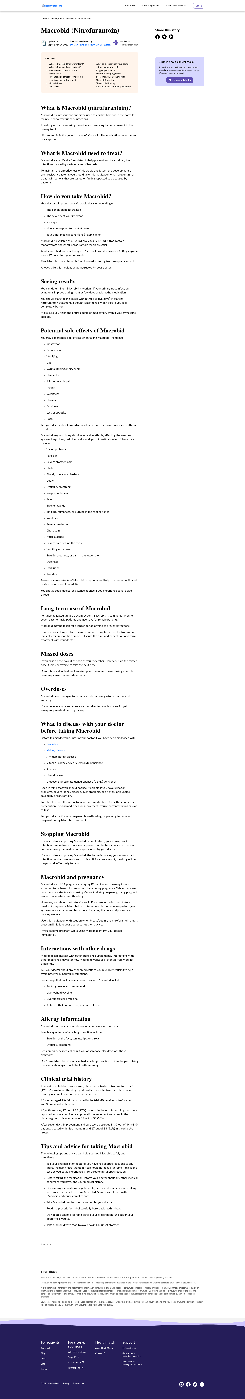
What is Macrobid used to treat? (65, 67)
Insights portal (74, 1368)
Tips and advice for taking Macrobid (113, 86)
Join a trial (45, 1348)
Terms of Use (78, 1384)
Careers (98, 1353)
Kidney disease (56, 750)
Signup (44, 1369)
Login (43, 1364)
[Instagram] (181, 1386)
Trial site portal (74, 1363)
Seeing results (56, 74)
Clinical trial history (105, 83)
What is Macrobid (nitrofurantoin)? (66, 64)
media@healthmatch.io (132, 1365)
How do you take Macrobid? (63, 70)
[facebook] (157, 38)
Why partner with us (77, 1352)
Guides (44, 1359)
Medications (55, 19)
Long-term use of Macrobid (62, 80)
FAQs (43, 1353)
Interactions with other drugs (110, 77)
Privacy (66, 1384)
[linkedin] (171, 38)
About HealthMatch (104, 1348)
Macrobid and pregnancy (108, 74)
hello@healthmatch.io (131, 1356)
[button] (198, 6)
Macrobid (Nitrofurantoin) (77, 19)
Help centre (127, 1348)
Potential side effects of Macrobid (66, 77)
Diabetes (52, 744)
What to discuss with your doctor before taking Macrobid (112, 65)
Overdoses (54, 86)
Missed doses (55, 83)
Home (44, 19)
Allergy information (105, 80)
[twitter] (164, 38)
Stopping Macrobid (105, 70)
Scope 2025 (73, 1357)
